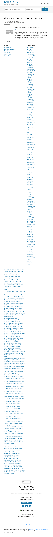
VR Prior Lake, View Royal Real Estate (13, 463)
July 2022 (29, 111)
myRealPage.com (29, 524)
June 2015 (29, 211)
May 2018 (29, 154)
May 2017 (29, 174)
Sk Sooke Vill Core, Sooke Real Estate (13, 415)
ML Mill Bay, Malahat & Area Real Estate (14, 353)
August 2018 (30, 149)
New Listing (7, 50)
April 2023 (29, 97)
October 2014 (30, 223)
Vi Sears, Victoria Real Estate (11, 458)
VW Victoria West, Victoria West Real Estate (14, 470)
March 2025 (30, 66)
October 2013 (30, 243)
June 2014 (29, 229)
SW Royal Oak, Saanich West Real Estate (14, 431)
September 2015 (31, 206)
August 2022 (30, 109)
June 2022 (29, 112)
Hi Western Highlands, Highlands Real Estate (15, 315)
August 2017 (30, 169)
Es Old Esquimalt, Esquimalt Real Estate (13, 304)
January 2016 (30, 199)
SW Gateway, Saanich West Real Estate (13, 420)
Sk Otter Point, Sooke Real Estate (12, 408)
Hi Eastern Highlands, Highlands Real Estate (15, 313)
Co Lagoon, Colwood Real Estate (12, 276)
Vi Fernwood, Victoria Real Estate (12, 450)
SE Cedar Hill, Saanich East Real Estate (13, 376)
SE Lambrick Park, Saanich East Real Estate (14, 385)
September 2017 (31, 167)
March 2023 (30, 99)
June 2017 (29, 172)
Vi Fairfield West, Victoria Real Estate (13, 448)
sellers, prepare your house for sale (13, 395)
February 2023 (30, 101)
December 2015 (30, 201)
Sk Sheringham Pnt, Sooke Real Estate (13, 413)
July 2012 (29, 261)
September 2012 (31, 258)
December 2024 (30, 69)
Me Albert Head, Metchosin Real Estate (13, 345)
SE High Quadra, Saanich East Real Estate (14, 381)
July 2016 (29, 189)
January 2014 (30, 238)
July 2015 (29, 209)
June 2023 (29, 94)
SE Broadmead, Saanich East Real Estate (14, 375)
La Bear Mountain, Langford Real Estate (14, 320)
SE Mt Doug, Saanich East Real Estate (13, 388)
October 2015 (30, 204)
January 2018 (30, 161)
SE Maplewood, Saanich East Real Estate (16, 22)
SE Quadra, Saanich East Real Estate (13, 391)
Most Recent (30, 47)
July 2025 (29, 59)
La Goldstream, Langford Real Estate (13, 326)
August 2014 (30, 226)
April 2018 (29, 156)
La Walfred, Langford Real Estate (12, 341)
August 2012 (30, 259)
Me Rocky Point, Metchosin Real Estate (13, 350)
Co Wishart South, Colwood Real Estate (13, 286)
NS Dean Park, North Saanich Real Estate (14, 365)
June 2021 (29, 131)
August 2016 (30, 187)
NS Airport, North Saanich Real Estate (13, 360)
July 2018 (29, 151)
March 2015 (30, 216)
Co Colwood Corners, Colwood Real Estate (14, 269)
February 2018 (30, 159)
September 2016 (31, 186)
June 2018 (29, 152)
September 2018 (31, 147)
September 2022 (31, 107)
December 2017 (30, 162)
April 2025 (29, 64)
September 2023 (31, 89)
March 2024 (30, 84)
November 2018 (31, 144)
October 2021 (30, 124)
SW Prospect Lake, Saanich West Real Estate (15, 430)
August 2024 (30, 76)
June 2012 (29, 263)
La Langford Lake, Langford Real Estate (13, 331)
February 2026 (30, 52)
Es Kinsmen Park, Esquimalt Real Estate (13, 303)
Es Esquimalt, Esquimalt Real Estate (12, 301)
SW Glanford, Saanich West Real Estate (13, 421)
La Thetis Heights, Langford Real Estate (14, 340)
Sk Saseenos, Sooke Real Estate (12, 411)
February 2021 (30, 137)
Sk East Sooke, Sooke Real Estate (12, 405)
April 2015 (29, 214)
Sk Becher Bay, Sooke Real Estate (12, 400)
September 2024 (31, 74)
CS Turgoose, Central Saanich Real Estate (14, 298)
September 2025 (31, 56)
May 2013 (29, 251)
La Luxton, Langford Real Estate (12, 335)
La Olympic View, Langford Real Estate (13, 338)
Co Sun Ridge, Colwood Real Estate (12, 281)
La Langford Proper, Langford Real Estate (14, 333)
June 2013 (29, 249)
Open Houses (7, 54)
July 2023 (29, 92)
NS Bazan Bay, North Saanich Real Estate (14, 361)
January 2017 (30, 179)
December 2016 (30, 181)
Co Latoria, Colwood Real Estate (12, 278)
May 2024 (29, 81)
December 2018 (30, 142)
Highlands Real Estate (9, 316)
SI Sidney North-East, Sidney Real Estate (14, 396)
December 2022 (30, 102)
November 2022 (31, 104)
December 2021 (30, 121)
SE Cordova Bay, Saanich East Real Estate (14, 378)
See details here (19, 30)
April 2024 (29, 82)
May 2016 (29, 192)
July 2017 (29, 171)
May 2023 (29, 96)
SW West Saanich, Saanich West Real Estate (14, 438)
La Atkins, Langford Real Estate (11, 318)
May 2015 (29, 213)
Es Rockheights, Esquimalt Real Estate (13, 306)
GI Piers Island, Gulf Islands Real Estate (13, 309)
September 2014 (31, 224)
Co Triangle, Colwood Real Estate (12, 283)
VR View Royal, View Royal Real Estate (13, 467)
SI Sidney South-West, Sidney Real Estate (14, 398)
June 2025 (29, 61)
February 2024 (30, 86)
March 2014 (30, 234)
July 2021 (29, 129)
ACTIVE (42, 7)
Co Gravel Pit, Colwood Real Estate (12, 273)
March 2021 (30, 136)
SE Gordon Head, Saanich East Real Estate (14, 380)
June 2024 (29, 79)
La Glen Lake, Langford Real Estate (12, 325)
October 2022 (30, 106)
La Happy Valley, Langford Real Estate (13, 328)
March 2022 (30, 117)
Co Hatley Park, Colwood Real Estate (13, 274)
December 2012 (30, 254)
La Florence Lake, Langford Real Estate (13, 323)
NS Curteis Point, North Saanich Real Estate (14, 363)
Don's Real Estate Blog (9, 49)
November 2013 (31, 241)
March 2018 (30, 157)
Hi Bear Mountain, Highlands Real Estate (14, 311)
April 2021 (29, 134)
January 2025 (30, 67)
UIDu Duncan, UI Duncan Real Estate (13, 440)
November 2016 (31, 182)
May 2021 (29, 132)
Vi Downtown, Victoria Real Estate (12, 446)
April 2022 (29, 116)
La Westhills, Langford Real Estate (12, 343)
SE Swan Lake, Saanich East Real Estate (13, 393)
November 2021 (31, 122)
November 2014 (31, 221)
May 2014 (29, 231)
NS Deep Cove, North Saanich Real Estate (14, 366)
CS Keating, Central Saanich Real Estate (13, 293)
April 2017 (29, 176)
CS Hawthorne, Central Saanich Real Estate (14, 291)
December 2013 (30, 239)
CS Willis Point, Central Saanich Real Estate (14, 300)
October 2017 (30, 166)
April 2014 (29, 233)
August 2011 (30, 264)
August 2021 (30, 127)
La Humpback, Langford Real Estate (13, 330)
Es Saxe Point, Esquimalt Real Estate (13, 308)
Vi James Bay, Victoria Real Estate (12, 453)
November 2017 (31, 164)
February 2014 (30, 236)
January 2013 (30, 253)
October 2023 (30, 87)
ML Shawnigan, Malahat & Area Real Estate (14, 358)
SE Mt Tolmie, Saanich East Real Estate (13, 390)
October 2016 (30, 184)
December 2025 (30, 54)
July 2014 (29, 228)
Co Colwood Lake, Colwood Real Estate (13, 271)
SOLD (47, 7)
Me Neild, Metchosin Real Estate (12, 348)
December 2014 (30, 219)
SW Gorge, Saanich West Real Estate (13, 423)
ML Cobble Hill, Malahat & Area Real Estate (14, 351)
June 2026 (29, 50)
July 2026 (29, 49)
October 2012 (30, 256)
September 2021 (31, 126)
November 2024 (31, 71)
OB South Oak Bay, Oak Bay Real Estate (13, 371)
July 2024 (29, 77)
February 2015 (30, 218)
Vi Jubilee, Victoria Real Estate (11, 455)
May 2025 (29, 62)
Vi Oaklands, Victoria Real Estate (12, 456)
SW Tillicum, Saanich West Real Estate (13, 436)
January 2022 (30, 119)
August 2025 (30, 57)
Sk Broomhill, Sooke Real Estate (12, 403)
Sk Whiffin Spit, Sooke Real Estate (12, 418)
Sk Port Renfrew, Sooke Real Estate (12, 410)
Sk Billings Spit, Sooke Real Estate (12, 401)
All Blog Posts (7, 47)
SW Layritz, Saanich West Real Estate (13, 425)
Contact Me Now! (26, 502)
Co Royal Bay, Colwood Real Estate (12, 279)
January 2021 (30, 139)
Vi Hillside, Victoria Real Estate (11, 451)
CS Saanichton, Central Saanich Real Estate (14, 294)
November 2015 (31, 202)
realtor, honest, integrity (10, 373)
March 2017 (30, 177)
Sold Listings (7, 56)
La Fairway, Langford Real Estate (12, 321)
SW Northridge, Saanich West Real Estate (14, 428)
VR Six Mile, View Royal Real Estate (12, 465)
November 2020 (31, 141)
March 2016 (30, 196)
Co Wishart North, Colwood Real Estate (13, 284)
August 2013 (30, 246)
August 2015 (30, 207)
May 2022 (29, 114)
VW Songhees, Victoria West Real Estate (14, 468)
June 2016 (29, 191)
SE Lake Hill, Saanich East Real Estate (13, 383)
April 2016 (29, 194)
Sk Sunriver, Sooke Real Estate (11, 416)
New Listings (7, 52)
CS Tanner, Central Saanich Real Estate (13, 296)
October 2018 (30, 146)
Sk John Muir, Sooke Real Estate (12, 406)
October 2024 (30, 72)
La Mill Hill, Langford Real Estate (12, 336)
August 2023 (30, 91)
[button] (26, 503)
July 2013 (29, 248)
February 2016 (30, 198)
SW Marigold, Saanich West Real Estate (13, 426)
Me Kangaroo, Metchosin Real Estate (13, 346)
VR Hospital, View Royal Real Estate (12, 461)
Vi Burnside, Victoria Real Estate (12, 445)
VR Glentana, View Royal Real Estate (13, 460)
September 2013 (31, 244)
